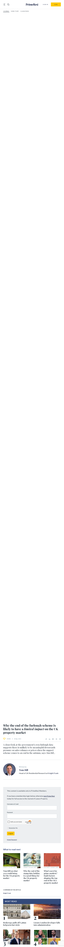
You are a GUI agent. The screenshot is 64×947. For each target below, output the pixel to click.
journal (6, 11)
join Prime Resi (49, 796)
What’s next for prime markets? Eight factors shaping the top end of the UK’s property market (51, 877)
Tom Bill (23, 770)
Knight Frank (53, 773)
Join (56, 4)
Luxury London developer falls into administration (47, 923)
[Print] (60, 739)
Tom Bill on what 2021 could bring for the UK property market (11, 874)
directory (15, 11)
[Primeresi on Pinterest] (56, 739)
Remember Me (13, 828)
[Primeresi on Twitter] (46, 739)
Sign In (45, 4)
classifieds (24, 11)
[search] (8, 4)
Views (9, 739)
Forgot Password (12, 839)
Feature (46, 867)
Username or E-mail (12, 804)
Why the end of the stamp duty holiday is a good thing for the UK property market (32, 876)
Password (10, 812)
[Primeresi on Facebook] (53, 739)
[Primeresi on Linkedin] (49, 739)
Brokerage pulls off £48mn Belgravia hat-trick (14, 923)
